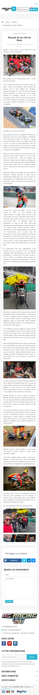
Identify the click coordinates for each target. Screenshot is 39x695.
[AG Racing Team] (7, 9)
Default (25, 44)
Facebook (4, 643)
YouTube (9, 643)
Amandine (12, 44)
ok (33, 657)
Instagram (15, 643)
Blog (36, 3)
